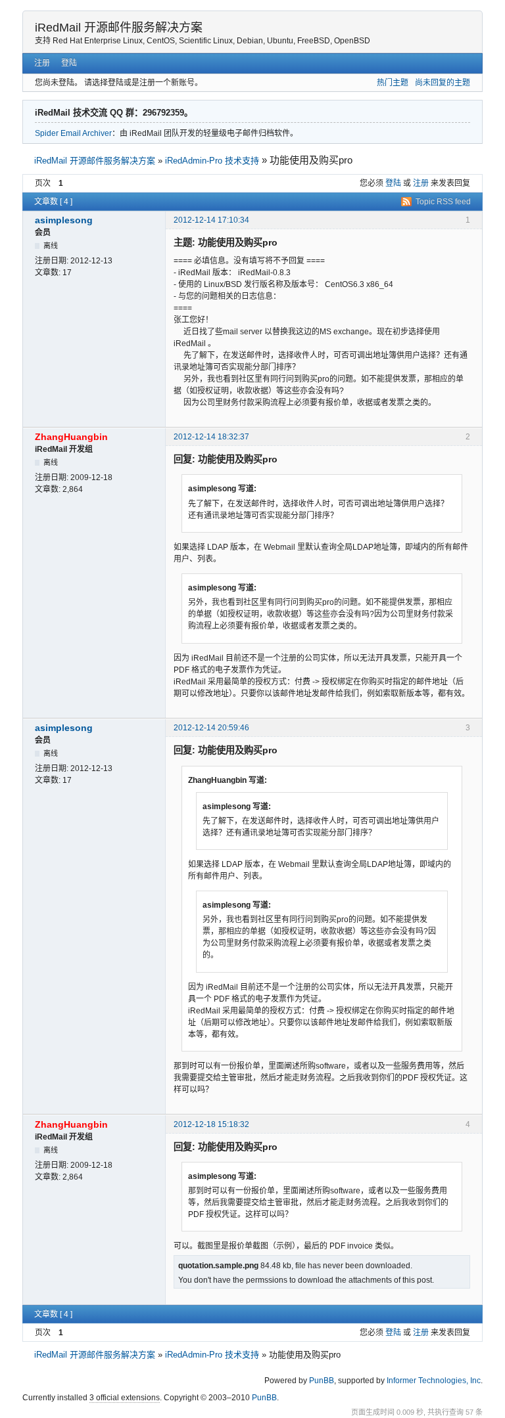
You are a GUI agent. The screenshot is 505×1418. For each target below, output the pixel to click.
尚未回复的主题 (442, 82)
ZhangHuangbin (71, 437)
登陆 (69, 63)
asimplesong (64, 220)
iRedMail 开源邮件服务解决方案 (119, 27)
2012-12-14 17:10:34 (211, 220)
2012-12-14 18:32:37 (211, 436)
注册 (42, 63)
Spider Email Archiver (73, 133)
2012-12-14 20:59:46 (211, 727)
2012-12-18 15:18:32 (211, 1124)
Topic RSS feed (443, 201)
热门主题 (392, 82)
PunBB (321, 1380)
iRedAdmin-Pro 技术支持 (212, 161)
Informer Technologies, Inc (434, 1380)
